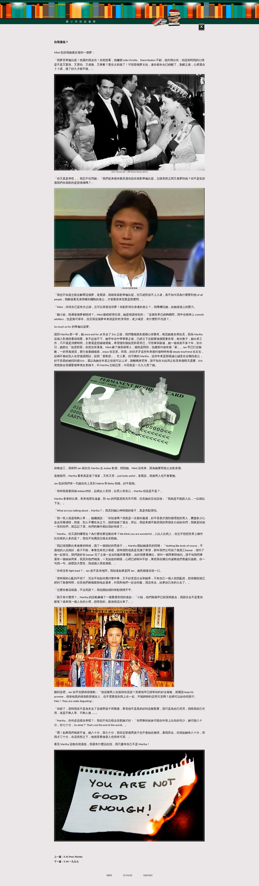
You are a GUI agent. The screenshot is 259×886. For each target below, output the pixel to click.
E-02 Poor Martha (73, 856)
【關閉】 (109, 875)
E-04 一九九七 (71, 861)
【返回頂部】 (148, 875)
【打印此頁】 (127, 875)
